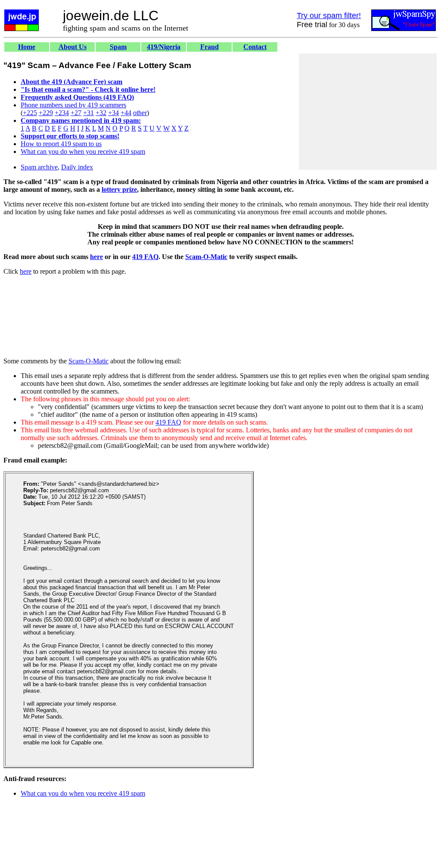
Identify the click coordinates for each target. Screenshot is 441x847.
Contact (255, 46)
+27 (76, 112)
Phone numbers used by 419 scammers (73, 105)
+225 (30, 112)
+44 (126, 112)
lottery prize (119, 189)
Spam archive (39, 167)
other (140, 112)
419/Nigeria (163, 46)
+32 (101, 112)
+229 (46, 112)
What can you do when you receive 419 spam (83, 151)
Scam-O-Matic (206, 256)
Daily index (77, 167)
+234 (62, 112)
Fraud (209, 46)
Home (26, 46)
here (96, 256)
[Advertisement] (367, 112)
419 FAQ (145, 256)
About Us (73, 46)
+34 (113, 112)
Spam (118, 46)
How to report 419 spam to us (61, 143)
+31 (88, 112)
